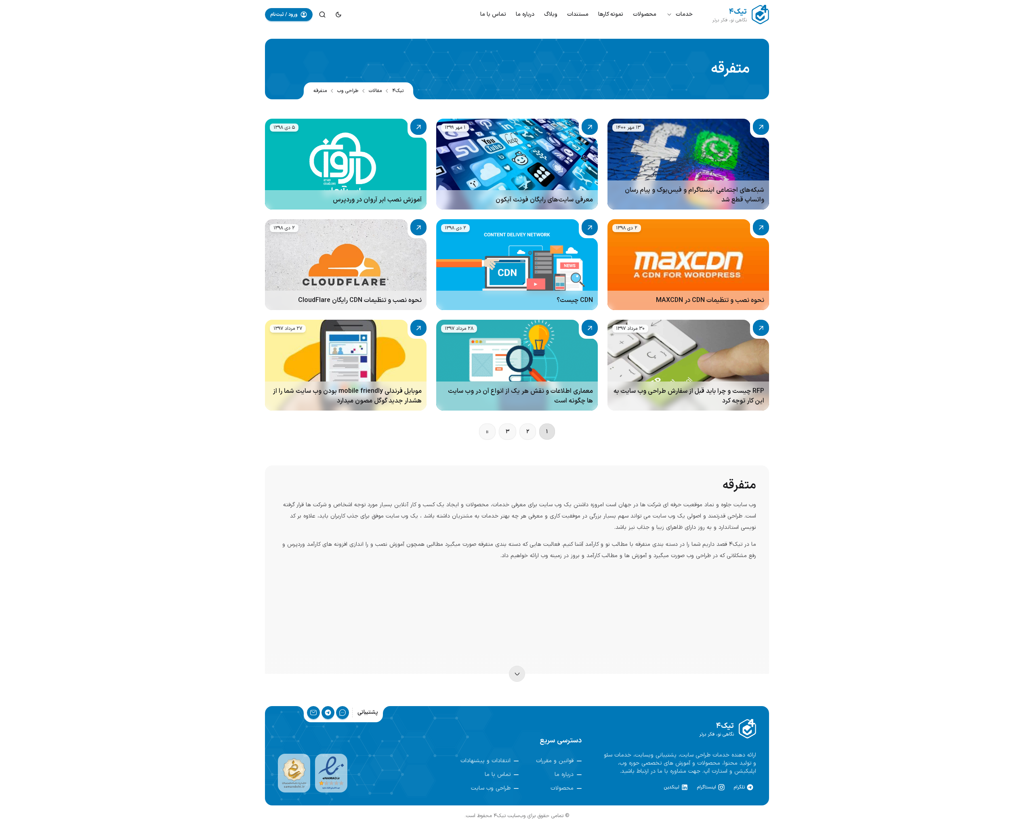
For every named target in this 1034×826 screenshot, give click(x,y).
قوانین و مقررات (555, 761)
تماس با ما (493, 14)
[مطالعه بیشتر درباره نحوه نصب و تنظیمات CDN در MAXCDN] (688, 264)
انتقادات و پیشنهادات (485, 761)
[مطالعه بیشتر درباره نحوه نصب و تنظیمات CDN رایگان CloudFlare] (346, 264)
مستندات (577, 14)
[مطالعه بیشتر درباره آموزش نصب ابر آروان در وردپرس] (346, 164)
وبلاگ (550, 14)
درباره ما (525, 14)
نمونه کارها (610, 14)
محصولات (644, 14)
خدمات (684, 14)
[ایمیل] (313, 712)
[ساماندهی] (294, 773)
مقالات (375, 90)
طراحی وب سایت (491, 788)
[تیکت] (342, 712)
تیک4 (398, 90)
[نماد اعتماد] (331, 773)
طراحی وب (347, 90)
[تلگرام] (328, 712)
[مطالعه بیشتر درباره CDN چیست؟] (517, 264)
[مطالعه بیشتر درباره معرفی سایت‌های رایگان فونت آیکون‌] (517, 164)
